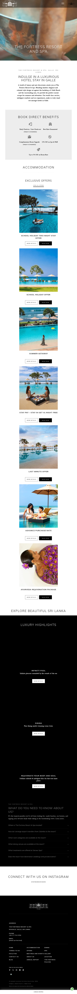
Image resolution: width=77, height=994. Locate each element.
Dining (46, 947)
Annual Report (33, 959)
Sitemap (11, 983)
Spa (45, 950)
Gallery (47, 953)
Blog (11, 959)
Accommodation (33, 947)
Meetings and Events (35, 953)
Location (48, 956)
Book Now (45, 243)
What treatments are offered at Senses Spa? (25, 850)
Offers (29, 950)
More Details (31, 243)
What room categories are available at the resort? (27, 838)
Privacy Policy (18, 983)
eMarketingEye (29, 986)
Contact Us (14, 956)
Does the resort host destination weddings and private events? (32, 857)
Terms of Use (27, 983)
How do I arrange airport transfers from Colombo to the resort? (32, 831)
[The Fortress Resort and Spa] (70, 4)
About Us (30, 956)
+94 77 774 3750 (15, 935)
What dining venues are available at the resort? (26, 844)
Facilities (13, 953)
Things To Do (14, 950)
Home (11, 947)
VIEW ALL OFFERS (38, 185)
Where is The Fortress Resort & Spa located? (25, 825)
